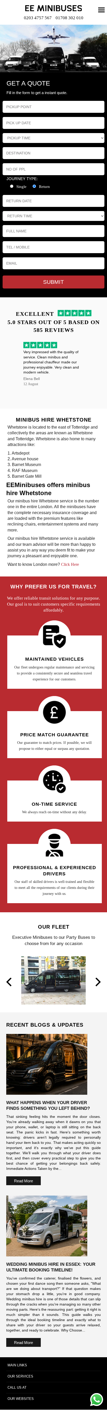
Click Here (70, 564)
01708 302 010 (69, 17)
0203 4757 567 (38, 18)
